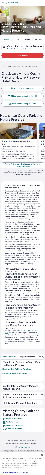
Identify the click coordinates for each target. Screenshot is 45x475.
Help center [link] (27, 440)
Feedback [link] (34, 443)
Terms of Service (22, 472)
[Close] (42, 455)
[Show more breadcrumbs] (3, 66)
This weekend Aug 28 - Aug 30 (24, 96)
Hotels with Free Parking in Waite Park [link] (16, 369)
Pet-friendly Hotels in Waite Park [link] (14, 373)
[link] (22, 419)
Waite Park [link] (11, 66)
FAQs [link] (34, 440)
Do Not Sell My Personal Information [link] (18, 443)
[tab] (6, 39)
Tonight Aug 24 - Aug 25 (24, 88)
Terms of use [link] (18, 440)
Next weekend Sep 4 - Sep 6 (24, 104)
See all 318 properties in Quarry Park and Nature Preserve (22, 165)
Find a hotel (23, 55)
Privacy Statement (9, 472)
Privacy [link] (10, 440)
